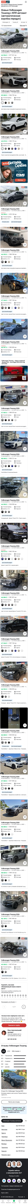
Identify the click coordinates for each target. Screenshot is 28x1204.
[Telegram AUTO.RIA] (4, 1181)
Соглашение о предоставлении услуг (12, 1186)
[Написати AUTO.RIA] (19, 1181)
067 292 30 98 (12, 1039)
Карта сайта (4, 1193)
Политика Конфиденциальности (10, 1189)
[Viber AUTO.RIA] (14, 1181)
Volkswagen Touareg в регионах (12, 1121)
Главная (3, 1202)
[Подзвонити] (24, 1181)
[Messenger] (9, 1181)
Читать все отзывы (14, 1102)
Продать (14, 1202)
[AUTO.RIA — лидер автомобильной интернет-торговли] (5, 2)
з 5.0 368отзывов (13, 1051)
